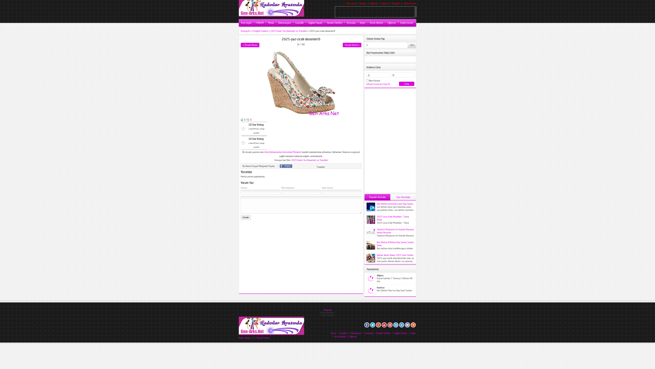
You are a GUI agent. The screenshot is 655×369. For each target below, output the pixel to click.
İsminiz (244, 188)
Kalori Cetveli (410, 3)
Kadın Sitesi (244, 337)
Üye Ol (386, 84)
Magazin (396, 3)
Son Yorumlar (403, 197)
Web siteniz (327, 188)
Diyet (362, 22)
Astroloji (351, 22)
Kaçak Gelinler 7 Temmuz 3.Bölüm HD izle (394, 280)
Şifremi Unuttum (374, 84)
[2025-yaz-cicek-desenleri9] (301, 115)
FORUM (260, 22)
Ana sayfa (351, 3)
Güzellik (299, 22)
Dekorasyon (284, 22)
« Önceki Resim (250, 45)
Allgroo (380, 275)
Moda (271, 22)
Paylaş (286, 166)
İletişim (362, 3)
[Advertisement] (375, 11)
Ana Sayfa (246, 22)
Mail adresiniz (287, 188)
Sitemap (327, 310)
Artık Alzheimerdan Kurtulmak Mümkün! (282, 152)
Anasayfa (245, 31)
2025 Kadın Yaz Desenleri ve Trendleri (289, 31)
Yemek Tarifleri (334, 22)
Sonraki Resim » (352, 45)
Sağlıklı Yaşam (315, 22)
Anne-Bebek (376, 22)
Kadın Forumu (263, 337)
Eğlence (385, 3)
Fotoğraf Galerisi (260, 31)
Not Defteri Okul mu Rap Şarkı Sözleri (394, 290)
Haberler (374, 3)
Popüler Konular (377, 197)
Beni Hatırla (374, 80)
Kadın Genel (406, 22)
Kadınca (380, 287)
